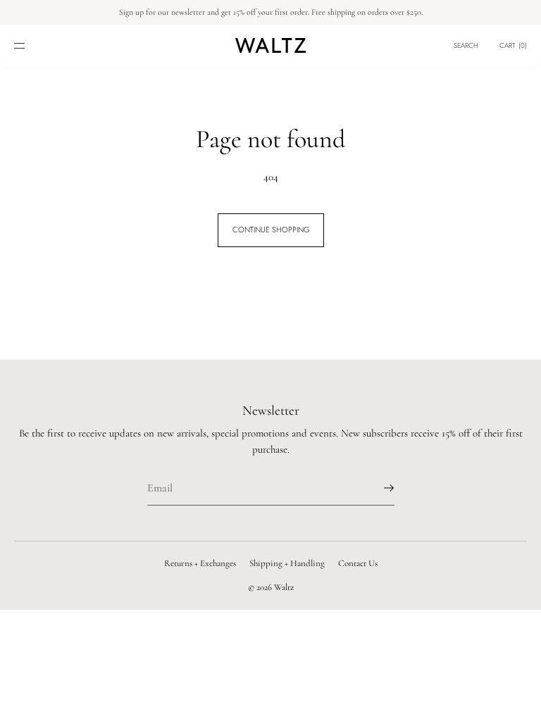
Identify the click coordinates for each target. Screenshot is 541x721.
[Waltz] (270, 45)
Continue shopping (270, 229)
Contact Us (358, 563)
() (513, 45)
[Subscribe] (376, 488)
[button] (466, 45)
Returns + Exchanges (200, 563)
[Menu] (31, 45)
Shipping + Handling (287, 563)
